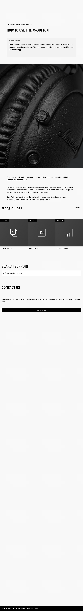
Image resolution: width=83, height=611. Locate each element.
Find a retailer (64, 4)
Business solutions (43, 4)
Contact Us (41, 310)
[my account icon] (71, 9)
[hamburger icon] (77, 9)
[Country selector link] (77, 4)
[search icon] (68, 9)
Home (3, 608)
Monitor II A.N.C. (26, 24)
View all (78, 207)
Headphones (14, 24)
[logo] (8, 8)
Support (62, 9)
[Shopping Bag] (74, 9)
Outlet (73, 4)
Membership (54, 4)
